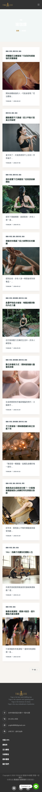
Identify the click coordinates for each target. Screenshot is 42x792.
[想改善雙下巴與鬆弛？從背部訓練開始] (20, 199)
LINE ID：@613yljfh (15, 731)
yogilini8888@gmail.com (16, 725)
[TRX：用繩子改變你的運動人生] (20, 570)
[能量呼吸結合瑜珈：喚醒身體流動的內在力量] (20, 323)
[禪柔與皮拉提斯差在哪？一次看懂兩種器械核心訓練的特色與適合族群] (20, 510)
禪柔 (23, 483)
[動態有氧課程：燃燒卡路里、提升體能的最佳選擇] (20, 631)
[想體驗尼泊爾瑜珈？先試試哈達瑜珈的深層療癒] (20, 76)
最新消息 (15, 51)
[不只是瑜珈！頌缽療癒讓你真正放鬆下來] (20, 446)
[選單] (39, 5)
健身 (13, 113)
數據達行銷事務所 (20, 780)
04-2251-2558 (13, 719)
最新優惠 (15, 298)
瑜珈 (20, 51)
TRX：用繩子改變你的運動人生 (19, 552)
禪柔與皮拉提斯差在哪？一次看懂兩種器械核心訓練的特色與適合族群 (20, 490)
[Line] (14, 788)
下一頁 (34, 670)
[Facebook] (28, 788)
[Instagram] (21, 788)
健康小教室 (9, 51)
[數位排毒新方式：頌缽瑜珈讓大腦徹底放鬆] (20, 384)
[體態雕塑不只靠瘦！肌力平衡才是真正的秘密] (20, 137)
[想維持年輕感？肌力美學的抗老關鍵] (20, 261)
